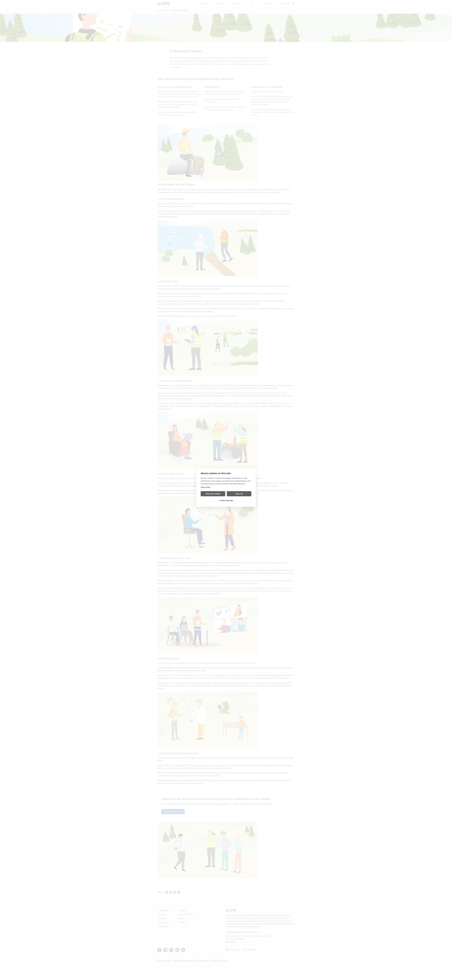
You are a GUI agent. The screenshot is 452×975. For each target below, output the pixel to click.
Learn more (205, 487)
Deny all (239, 494)
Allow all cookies (213, 494)
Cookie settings (226, 500)
